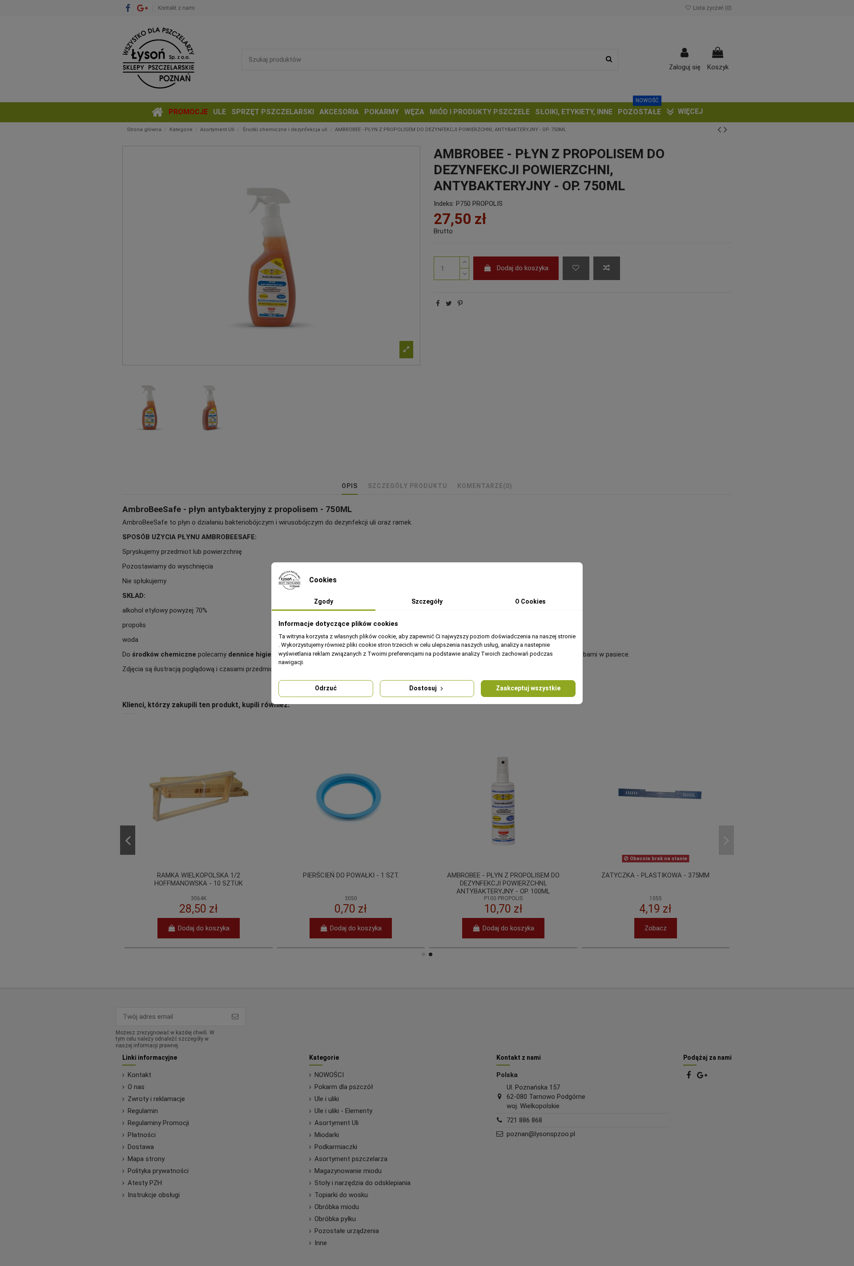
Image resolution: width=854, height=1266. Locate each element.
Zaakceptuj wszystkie (528, 688)
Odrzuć (326, 688)
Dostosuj (423, 688)
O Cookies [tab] (530, 601)
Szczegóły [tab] (427, 601)
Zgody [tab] (323, 601)
